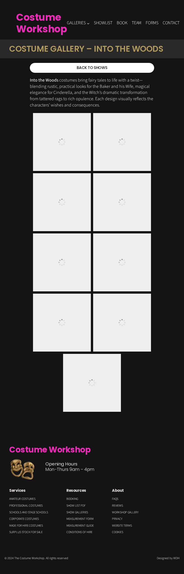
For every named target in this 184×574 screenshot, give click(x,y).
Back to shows (92, 67)
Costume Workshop (41, 23)
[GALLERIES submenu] (88, 23)
